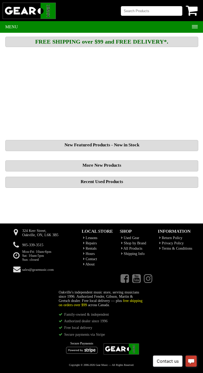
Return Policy (171, 238)
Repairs (91, 243)
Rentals (90, 248)
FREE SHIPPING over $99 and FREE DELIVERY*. (101, 42)
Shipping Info (134, 254)
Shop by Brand (134, 243)
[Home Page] (29, 13)
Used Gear (131, 238)
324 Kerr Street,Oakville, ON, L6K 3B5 (40, 233)
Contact (91, 259)
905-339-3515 (32, 245)
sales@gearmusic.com (38, 270)
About (90, 264)
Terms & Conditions (176, 248)
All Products (132, 248)
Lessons (91, 238)
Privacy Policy (172, 243)
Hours (90, 254)
